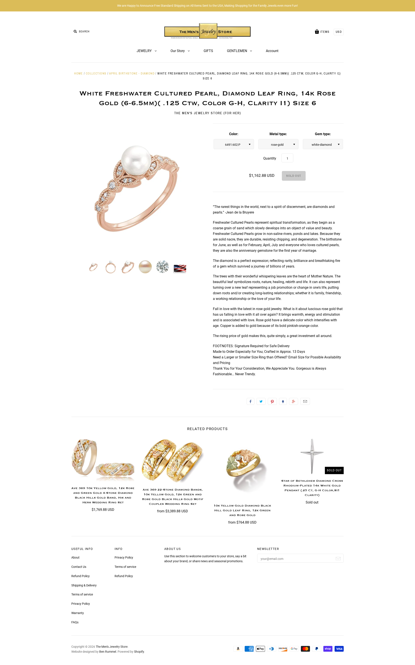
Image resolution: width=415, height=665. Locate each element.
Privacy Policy (80, 603)
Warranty (77, 613)
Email (305, 401)
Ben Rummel (107, 651)
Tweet (261, 401)
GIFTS (208, 51)
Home (78, 73)
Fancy (283, 401)
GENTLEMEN (237, 51)
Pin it (272, 401)
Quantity (269, 158)
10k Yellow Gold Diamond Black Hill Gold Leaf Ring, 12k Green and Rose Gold (242, 510)
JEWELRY (145, 51)
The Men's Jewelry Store (112, 646)
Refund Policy (80, 576)
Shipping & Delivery (84, 585)
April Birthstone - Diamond (132, 73)
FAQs (74, 622)
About (75, 557)
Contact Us (78, 566)
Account (272, 51)
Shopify (139, 651)
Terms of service (82, 594)
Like (250, 401)
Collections (96, 73)
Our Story (178, 51)
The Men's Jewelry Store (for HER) (207, 113)
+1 (293, 401)
